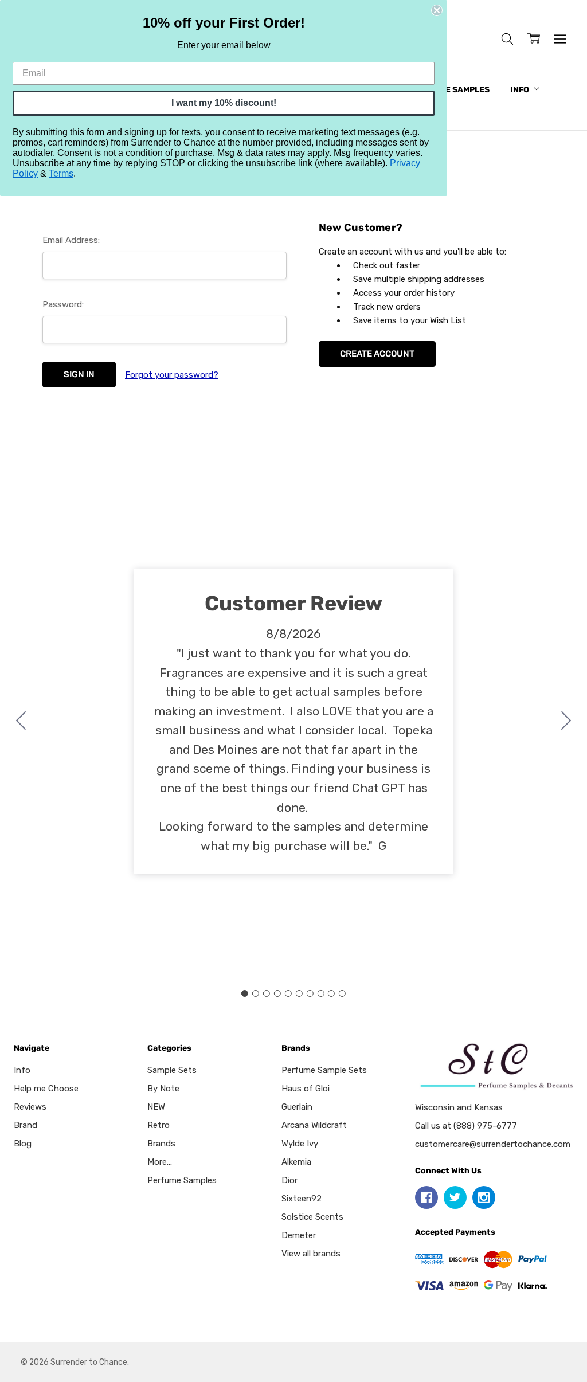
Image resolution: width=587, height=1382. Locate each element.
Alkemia (296, 1162)
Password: (63, 304)
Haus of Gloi (305, 1088)
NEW (156, 1107)
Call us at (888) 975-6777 (466, 1126)
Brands (161, 1143)
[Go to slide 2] (566, 721)
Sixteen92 (301, 1198)
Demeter (298, 1235)
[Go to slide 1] (244, 993)
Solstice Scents (312, 1217)
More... (159, 1162)
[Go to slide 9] (331, 993)
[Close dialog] (437, 10)
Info (520, 90)
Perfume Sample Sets (324, 1070)
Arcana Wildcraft (314, 1125)
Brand (25, 1125)
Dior (289, 1180)
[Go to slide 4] (277, 993)
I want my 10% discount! (223, 103)
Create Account (377, 354)
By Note (163, 1088)
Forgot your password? (171, 375)
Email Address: (71, 240)
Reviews (30, 1107)
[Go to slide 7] (309, 993)
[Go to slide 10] (21, 721)
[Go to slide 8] (320, 993)
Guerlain (296, 1107)
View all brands (311, 1253)
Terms (61, 173)
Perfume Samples (451, 90)
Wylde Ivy (299, 1143)
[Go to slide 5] (288, 993)
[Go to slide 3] (266, 993)
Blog (23, 1143)
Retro (158, 1125)
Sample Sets (172, 1070)
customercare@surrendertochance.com (492, 1144)
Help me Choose (46, 1088)
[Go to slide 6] (298, 993)
